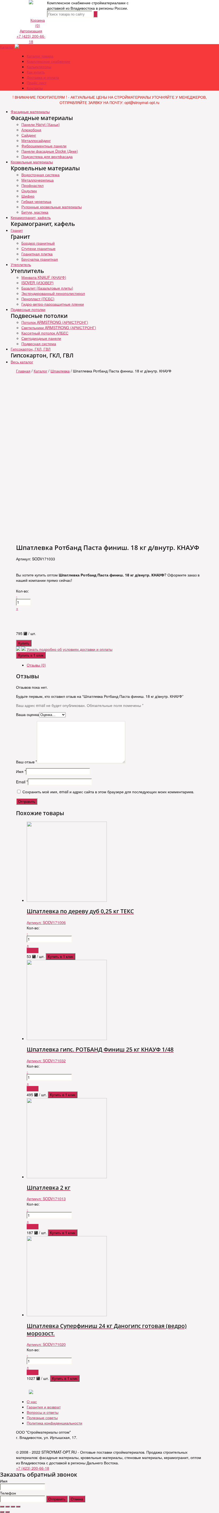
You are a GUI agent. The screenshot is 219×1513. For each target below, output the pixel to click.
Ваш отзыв (26, 761)
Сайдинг (28, 135)
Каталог (7, 46)
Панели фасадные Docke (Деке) (49, 151)
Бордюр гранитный (38, 243)
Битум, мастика (34, 212)
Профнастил (32, 185)
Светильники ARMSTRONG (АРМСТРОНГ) (58, 327)
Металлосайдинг (36, 140)
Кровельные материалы (32, 161)
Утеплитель (21, 264)
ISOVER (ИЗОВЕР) (37, 282)
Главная (23, 371)
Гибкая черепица (36, 201)
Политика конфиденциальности (54, 1423)
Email (22, 781)
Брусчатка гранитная (39, 259)
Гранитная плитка (37, 253)
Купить (23, 643)
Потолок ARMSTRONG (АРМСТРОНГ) (54, 322)
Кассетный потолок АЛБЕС (44, 333)
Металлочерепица (37, 180)
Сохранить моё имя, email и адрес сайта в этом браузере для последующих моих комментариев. (108, 791)
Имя (21, 771)
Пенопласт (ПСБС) (37, 298)
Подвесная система (38, 343)
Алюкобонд (31, 129)
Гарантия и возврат (44, 1407)
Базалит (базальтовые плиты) (47, 288)
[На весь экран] (13, 1506)
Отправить (56, 1499)
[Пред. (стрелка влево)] (2, 1512)
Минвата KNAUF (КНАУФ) (43, 277)
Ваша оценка (27, 714)
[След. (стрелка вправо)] (7, 1512)
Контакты (35, 88)
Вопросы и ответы (42, 1412)
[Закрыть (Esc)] (2, 1506)
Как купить (36, 72)
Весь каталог (22, 361)
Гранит (17, 230)
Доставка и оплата (43, 77)
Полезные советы (42, 1417)
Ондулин (29, 190)
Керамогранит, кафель (31, 217)
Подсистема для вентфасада (47, 156)
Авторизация (31, 30)
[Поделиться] (7, 1506)
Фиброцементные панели (44, 145)
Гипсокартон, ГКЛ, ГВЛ (30, 349)
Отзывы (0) (36, 665)
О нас (32, 1401)
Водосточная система (40, 174)
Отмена (77, 1499)
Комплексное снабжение (48, 61)
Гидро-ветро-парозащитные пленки (52, 304)
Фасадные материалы (30, 111)
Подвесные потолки (28, 309)
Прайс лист (36, 82)
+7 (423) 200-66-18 (31, 38)
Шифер (27, 196)
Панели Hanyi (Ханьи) (40, 124)
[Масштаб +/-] (18, 1506)
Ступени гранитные (38, 248)
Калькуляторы (39, 66)
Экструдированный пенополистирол (53, 293)
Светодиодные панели (41, 338)
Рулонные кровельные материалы (51, 206)
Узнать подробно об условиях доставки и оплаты (69, 649)
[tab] (115, 665)
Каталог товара (40, 56)
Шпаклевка (60, 371)
